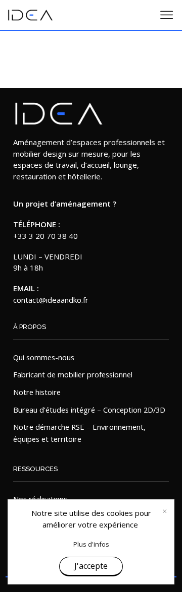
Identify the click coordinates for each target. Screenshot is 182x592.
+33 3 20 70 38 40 (45, 236)
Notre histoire (37, 392)
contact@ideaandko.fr (50, 300)
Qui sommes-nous (43, 357)
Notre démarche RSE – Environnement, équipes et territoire (79, 433)
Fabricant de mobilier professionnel (72, 374)
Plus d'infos (91, 544)
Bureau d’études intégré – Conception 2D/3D (89, 410)
